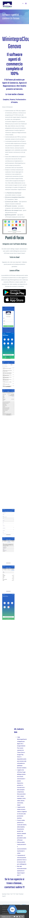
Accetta (22, 911)
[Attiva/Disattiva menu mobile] (26, 3)
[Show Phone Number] (20, 917)
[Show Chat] (14, 917)
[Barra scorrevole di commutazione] (23, 3)
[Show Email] (17, 917)
